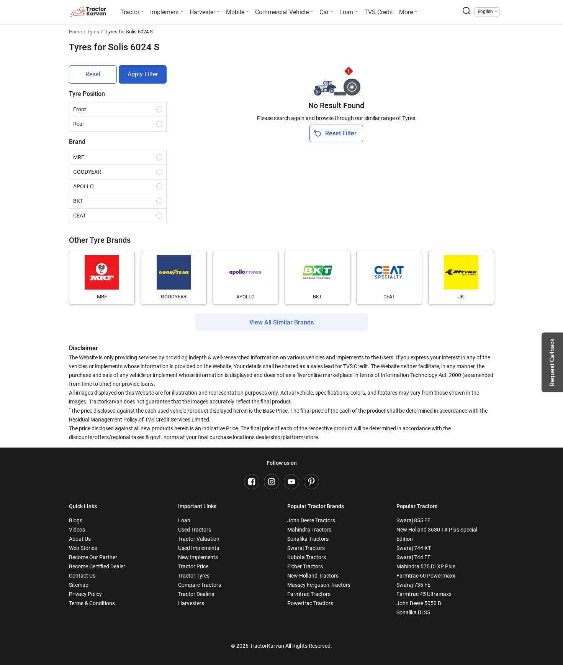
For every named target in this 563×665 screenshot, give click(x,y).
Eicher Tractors (305, 566)
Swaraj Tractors (306, 548)
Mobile (235, 12)
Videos (77, 530)
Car (324, 12)
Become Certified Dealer (97, 566)
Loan (346, 12)
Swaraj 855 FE (413, 520)
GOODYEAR (87, 172)
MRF (78, 157)
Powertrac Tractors (310, 603)
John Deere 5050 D (418, 603)
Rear (78, 124)
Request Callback (552, 362)
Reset (92, 74)
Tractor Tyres (193, 576)
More (406, 12)
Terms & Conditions (92, 603)
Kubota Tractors (306, 557)
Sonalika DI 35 (413, 612)
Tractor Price (193, 566)
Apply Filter (143, 74)
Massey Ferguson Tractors (318, 585)
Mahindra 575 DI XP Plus (425, 566)
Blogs (75, 520)
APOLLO (83, 186)
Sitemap (78, 585)
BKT (78, 201)
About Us (80, 539)
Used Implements (198, 548)
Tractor (129, 12)
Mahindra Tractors (309, 530)
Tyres (93, 32)
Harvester (202, 12)
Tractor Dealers (196, 594)
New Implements (198, 557)
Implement (164, 12)
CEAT (79, 215)
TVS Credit (378, 12)
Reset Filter (341, 133)
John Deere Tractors (311, 520)
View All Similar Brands (281, 322)
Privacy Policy (85, 594)
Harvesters (191, 603)
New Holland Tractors (313, 576)
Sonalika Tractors (308, 539)
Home (75, 32)
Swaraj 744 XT (413, 548)
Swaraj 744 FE (413, 557)
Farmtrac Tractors (309, 594)
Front (79, 109)
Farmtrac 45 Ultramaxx (424, 594)
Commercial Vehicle (282, 12)
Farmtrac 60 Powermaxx (425, 576)
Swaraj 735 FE (413, 585)
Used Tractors (194, 530)
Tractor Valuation (198, 539)
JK (461, 297)
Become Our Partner (93, 557)
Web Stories (83, 548)
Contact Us (82, 576)
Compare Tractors (199, 585)
